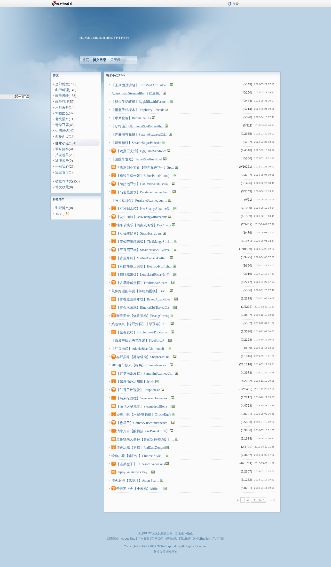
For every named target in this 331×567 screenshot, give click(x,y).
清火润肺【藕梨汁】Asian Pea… (135, 480)
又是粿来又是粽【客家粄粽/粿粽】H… (145, 439)
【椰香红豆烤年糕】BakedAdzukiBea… (145, 299)
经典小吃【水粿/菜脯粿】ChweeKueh (143, 415)
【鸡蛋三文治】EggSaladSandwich (141, 151)
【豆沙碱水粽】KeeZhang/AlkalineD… (144, 209)
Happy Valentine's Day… (133, 472)
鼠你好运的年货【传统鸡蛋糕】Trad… (140, 291)
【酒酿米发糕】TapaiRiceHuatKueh (137, 159)
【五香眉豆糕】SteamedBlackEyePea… (144, 250)
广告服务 (143, 538)
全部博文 (62, 84)
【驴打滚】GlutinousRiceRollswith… (137, 126)
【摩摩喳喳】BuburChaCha (131, 118)
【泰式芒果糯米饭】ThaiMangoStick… (144, 242)
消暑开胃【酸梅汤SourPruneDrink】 (142, 431)
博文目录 (99, 60)
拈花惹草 (62, 155)
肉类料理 (62, 101)
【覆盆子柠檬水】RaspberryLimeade (137, 110)
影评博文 (62, 208)
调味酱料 (62, 149)
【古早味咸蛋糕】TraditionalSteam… (143, 283)
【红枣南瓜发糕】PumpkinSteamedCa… (145, 373)
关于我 (115, 60)
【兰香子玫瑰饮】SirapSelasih (138, 390)
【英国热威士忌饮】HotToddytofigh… (144, 266)
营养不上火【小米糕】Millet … (139, 489)
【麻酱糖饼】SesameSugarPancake (136, 143)
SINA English (201, 538)
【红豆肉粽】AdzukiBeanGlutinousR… (139, 349)
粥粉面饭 (62, 113)
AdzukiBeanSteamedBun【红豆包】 (136, 93)
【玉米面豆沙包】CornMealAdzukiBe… (140, 85)
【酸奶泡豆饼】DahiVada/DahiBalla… (143, 184)
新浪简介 (113, 538)
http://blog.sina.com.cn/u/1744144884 (104, 37)
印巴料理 (62, 90)
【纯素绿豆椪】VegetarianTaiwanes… (143, 398)
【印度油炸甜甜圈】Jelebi (135, 382)
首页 (85, 60)
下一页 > (258, 500)
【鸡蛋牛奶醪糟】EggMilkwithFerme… (140, 101)
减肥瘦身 (62, 161)
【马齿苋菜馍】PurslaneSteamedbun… (144, 192)
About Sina (128, 538)
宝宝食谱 (62, 172)
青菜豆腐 (62, 125)
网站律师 (185, 538)
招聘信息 (171, 538)
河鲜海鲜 (62, 107)
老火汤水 (62, 119)
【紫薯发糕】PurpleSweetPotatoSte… (143, 332)
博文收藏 (62, 187)
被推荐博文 (63, 181)
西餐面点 (62, 136)
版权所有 (172, 551)
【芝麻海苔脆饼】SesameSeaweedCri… (139, 134)
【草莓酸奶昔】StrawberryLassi (139, 233)
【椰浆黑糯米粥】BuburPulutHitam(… (144, 176)
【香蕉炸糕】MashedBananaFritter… (142, 258)
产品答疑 (218, 538)
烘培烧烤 (62, 131)
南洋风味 (62, 96)
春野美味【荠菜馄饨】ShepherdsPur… (144, 357)
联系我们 (157, 538)
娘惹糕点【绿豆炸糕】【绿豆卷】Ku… (140, 324)
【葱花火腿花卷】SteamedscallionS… (143, 406)
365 (57, 214)
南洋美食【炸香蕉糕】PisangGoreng (142, 316)
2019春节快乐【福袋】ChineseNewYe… (140, 365)
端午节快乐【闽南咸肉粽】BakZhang (143, 225)
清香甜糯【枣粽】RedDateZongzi (140, 447)
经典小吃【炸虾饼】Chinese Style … (138, 456)
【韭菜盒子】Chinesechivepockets (140, 464)
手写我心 (62, 166)
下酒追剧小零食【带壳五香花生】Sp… (145, 167)
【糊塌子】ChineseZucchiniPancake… (143, 423)
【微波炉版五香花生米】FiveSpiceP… (139, 340)
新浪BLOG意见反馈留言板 (155, 533)
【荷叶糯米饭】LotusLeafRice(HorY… (144, 274)
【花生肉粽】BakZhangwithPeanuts (141, 217)
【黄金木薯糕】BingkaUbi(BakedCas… (144, 307)
